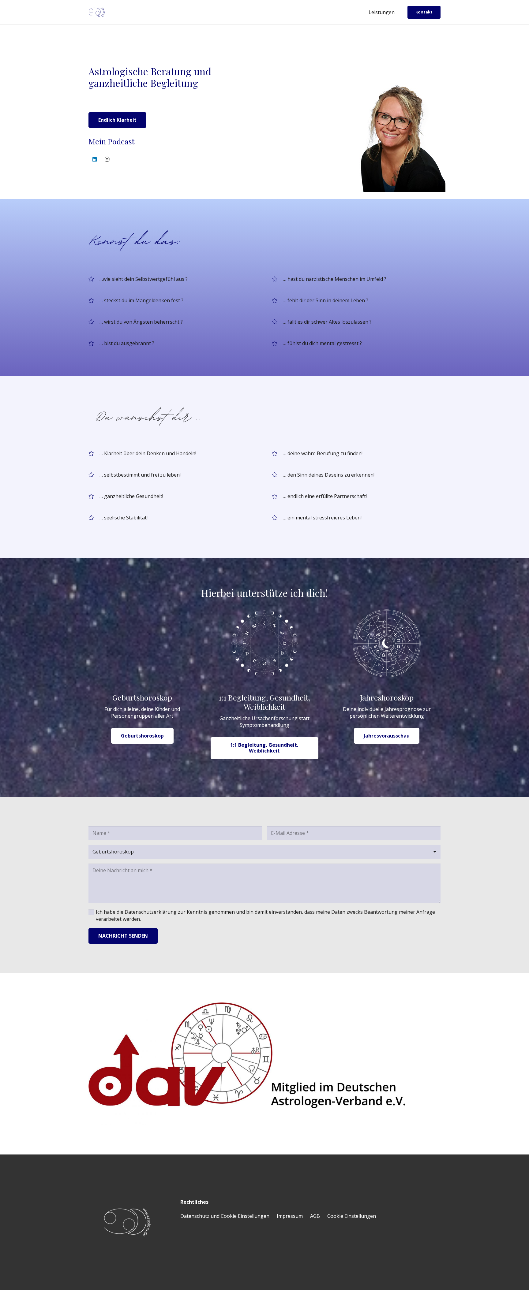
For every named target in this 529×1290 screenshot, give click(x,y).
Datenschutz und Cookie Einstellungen (224, 1216)
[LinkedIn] (94, 159)
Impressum (290, 1216)
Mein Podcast (111, 141)
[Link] (264, 1063)
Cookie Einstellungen (351, 1216)
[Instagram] (107, 159)
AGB (315, 1216)
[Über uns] (264, 288)
